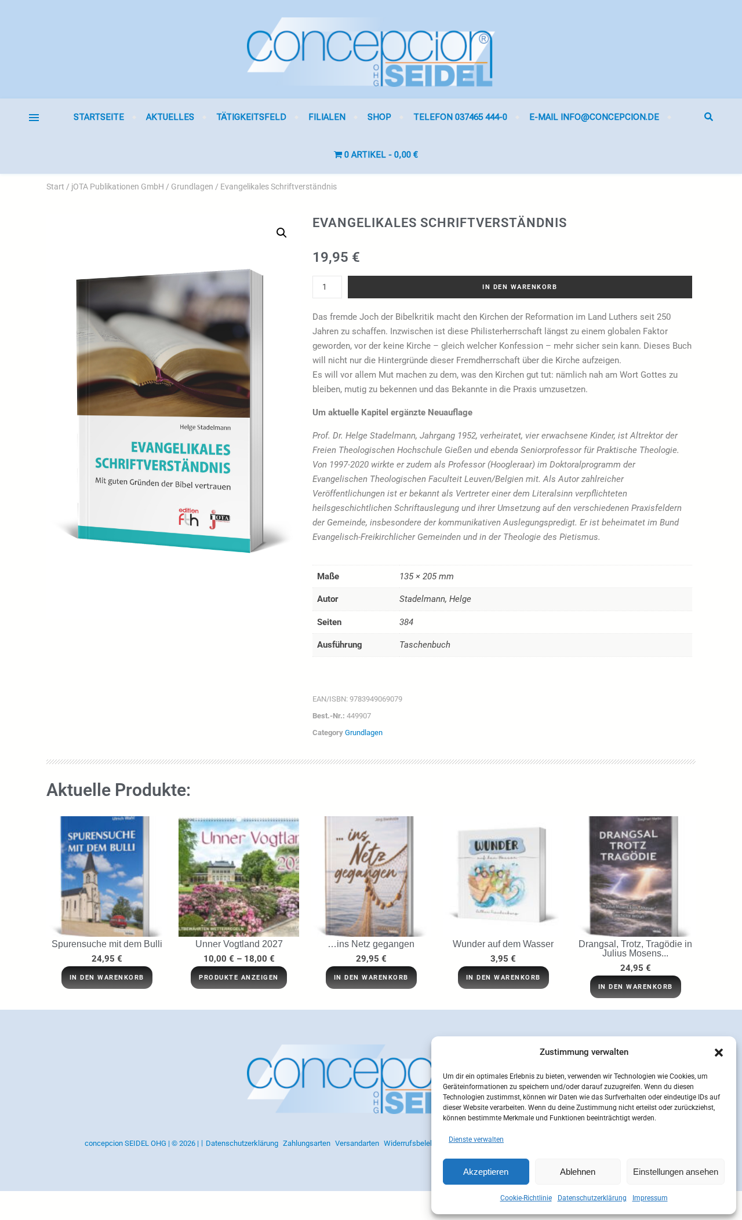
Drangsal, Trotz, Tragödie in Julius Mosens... (635, 948)
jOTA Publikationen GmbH (117, 186)
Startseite (99, 117)
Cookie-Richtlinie (526, 1198)
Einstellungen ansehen (675, 1172)
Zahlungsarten (306, 1143)
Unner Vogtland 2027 (239, 944)
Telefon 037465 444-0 (460, 117)
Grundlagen (192, 186)
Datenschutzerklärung (592, 1198)
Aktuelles (170, 117)
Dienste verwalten (476, 1139)
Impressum (650, 1198)
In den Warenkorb (519, 287)
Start (55, 186)
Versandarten (357, 1143)
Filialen (326, 117)
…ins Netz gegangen (371, 944)
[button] (719, 1052)
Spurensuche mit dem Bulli (107, 944)
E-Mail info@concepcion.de (594, 117)
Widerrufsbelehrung (416, 1143)
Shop (379, 117)
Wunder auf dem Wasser (503, 944)
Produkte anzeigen (239, 977)
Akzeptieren (485, 1172)
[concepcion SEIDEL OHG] (371, 49)
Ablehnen (577, 1172)
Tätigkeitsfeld (251, 117)
